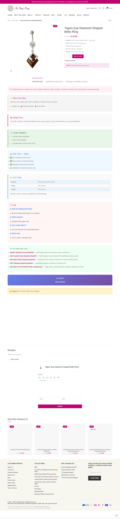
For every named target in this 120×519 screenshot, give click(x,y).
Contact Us (11, 469)
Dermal (37, 486)
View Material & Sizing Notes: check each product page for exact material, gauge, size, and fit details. (29, 508)
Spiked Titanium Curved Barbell (22, 252)
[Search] (99, 8)
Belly (36, 467)
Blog (9, 477)
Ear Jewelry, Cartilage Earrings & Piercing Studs (46, 470)
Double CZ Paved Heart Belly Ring (20, 449)
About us (10, 467)
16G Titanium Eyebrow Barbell (21, 263)
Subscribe (94, 478)
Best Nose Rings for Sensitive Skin (44, 494)
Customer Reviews (13, 472)
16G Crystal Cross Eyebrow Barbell (23, 256)
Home (9, 20)
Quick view (30, 428)
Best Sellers (15, 20)
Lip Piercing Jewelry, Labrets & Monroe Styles (45, 482)
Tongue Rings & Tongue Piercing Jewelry (46, 479)
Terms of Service (12, 488)
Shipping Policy (12, 485)
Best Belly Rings (39, 491)
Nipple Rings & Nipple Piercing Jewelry (45, 474)
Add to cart (78, 56)
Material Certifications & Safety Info (41, 506)
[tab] (37, 81)
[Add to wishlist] (30, 432)
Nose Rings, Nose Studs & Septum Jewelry (46, 476)
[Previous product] (108, 20)
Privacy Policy (11, 480)
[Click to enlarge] (11, 71)
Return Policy (11, 482)
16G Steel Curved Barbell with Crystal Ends (26, 267)
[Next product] (111, 20)
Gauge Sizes (11, 475)
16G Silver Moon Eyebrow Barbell (22, 259)
